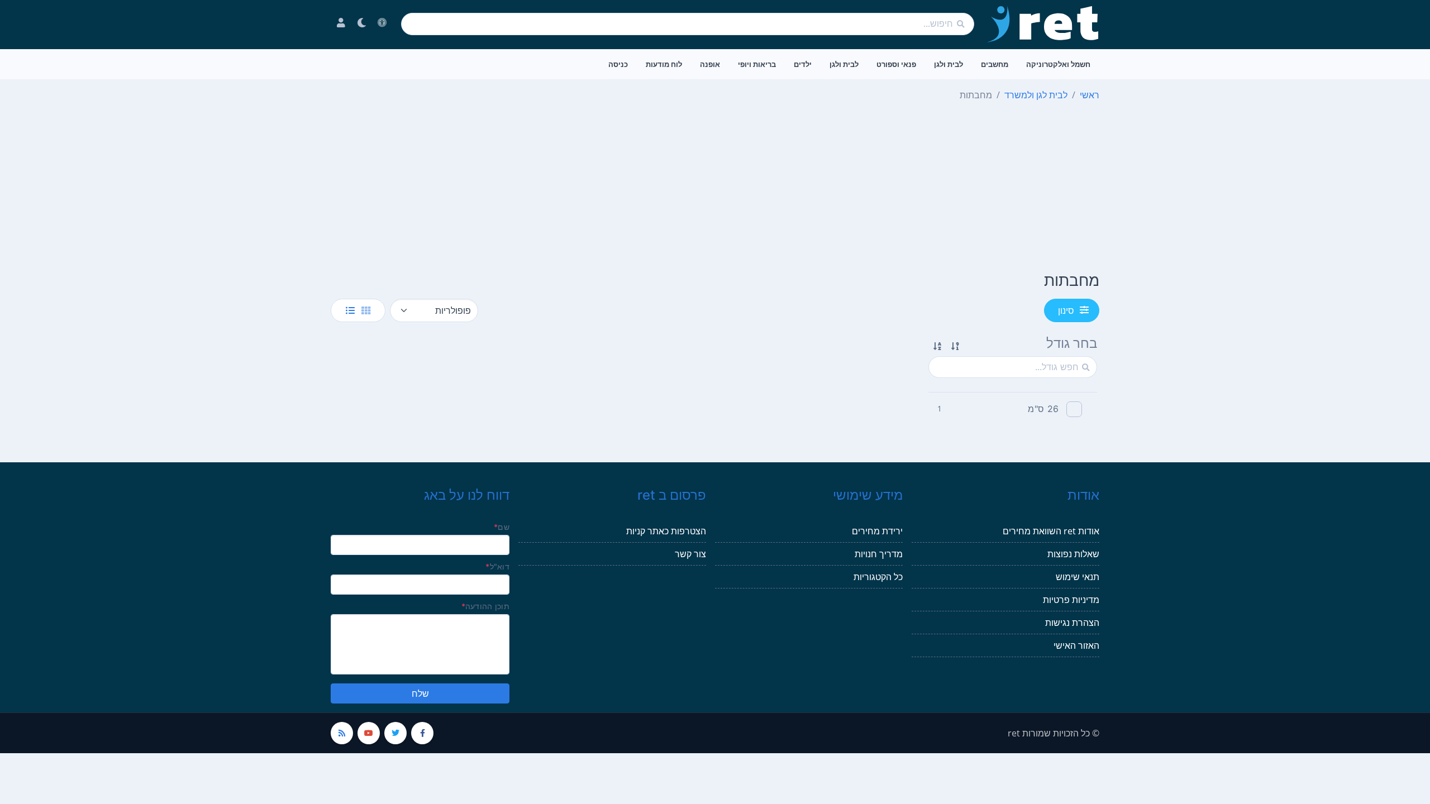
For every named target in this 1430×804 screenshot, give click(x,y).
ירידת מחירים (877, 531)
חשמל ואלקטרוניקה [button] (1058, 64)
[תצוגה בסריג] (366, 310)
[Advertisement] (715, 189)
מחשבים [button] (994, 64)
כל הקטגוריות (878, 577)
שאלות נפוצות (1073, 554)
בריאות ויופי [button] (757, 64)
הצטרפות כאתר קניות (666, 531)
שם (501, 527)
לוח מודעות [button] (664, 64)
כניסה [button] (618, 64)
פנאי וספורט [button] (896, 64)
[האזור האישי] (341, 24)
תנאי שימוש (1077, 577)
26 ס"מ (1043, 408)
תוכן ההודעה (485, 606)
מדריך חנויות (879, 554)
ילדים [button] (803, 64)
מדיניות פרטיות (1071, 600)
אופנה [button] (710, 64)
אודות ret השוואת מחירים (1051, 531)
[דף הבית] (1043, 24)
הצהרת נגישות (1072, 622)
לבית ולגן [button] (948, 64)
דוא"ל (497, 566)
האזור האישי (1076, 645)
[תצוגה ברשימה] (350, 310)
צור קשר (690, 554)
